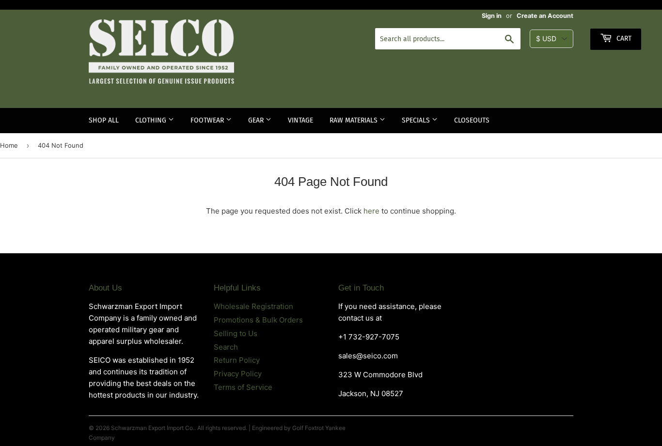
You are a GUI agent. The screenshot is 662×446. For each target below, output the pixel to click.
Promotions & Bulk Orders (258, 319)
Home (9, 145)
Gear (257, 120)
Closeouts (471, 120)
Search (226, 347)
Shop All (104, 120)
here (371, 210)
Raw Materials (354, 120)
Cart (623, 38)
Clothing (151, 120)
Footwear (208, 120)
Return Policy (237, 360)
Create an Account (545, 15)
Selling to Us (235, 333)
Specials (417, 120)
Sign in (492, 15)
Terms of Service (243, 387)
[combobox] (447, 38)
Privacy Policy (238, 373)
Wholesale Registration (253, 306)
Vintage (300, 120)
